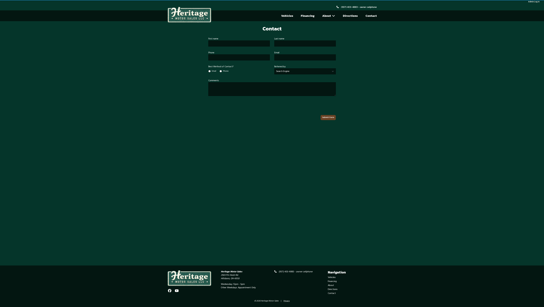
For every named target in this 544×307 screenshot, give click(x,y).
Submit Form (328, 117)
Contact (371, 16)
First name (213, 39)
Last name (279, 39)
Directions (350, 16)
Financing (307, 16)
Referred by (280, 67)
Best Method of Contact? (221, 66)
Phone (211, 53)
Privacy (287, 301)
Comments (213, 80)
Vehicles (287, 16)
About (326, 16)
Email (276, 53)
